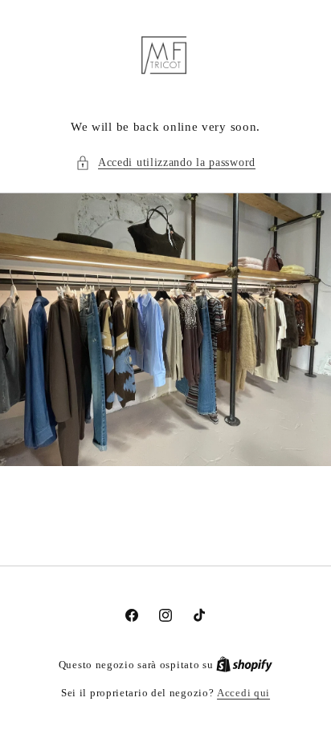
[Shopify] (244, 665)
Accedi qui (243, 693)
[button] (165, 162)
